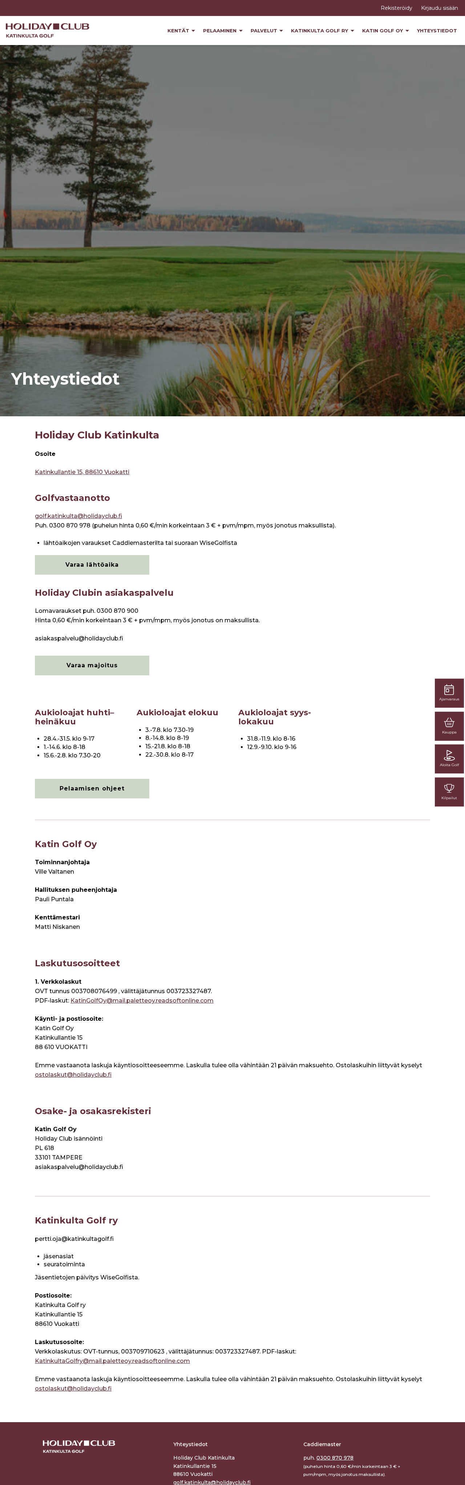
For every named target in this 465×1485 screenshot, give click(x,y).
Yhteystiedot (437, 30)
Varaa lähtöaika (91, 564)
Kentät (179, 30)
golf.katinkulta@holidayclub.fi (78, 516)
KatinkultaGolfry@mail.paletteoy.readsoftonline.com (112, 1360)
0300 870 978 (334, 1457)
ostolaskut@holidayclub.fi (73, 1074)
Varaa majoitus (92, 665)
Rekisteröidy (396, 8)
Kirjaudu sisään (439, 8)
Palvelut (265, 30)
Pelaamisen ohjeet (92, 788)
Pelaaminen (220, 30)
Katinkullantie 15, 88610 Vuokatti (82, 472)
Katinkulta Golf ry (320, 30)
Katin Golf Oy (383, 30)
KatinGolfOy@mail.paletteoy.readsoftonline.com (142, 1000)
